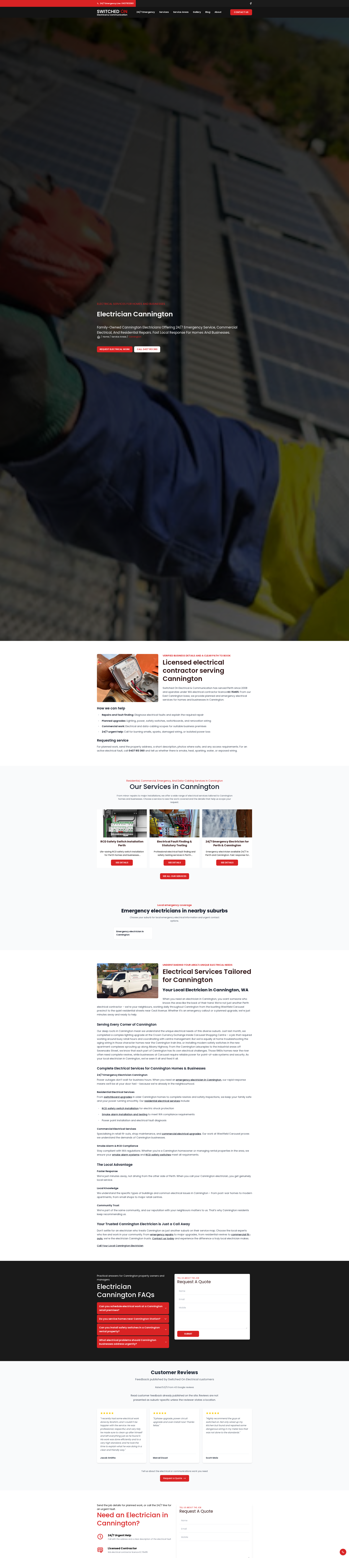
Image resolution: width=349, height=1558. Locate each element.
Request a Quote (172, 1478)
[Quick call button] (343, 1552)
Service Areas (181, 12)
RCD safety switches (158, 1154)
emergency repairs (161, 1234)
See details (122, 862)
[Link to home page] (98, 337)
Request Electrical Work (115, 349)
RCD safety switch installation (120, 1108)
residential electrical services (162, 1101)
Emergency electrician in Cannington (130, 933)
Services (164, 12)
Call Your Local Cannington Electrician (120, 1245)
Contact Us (241, 12)
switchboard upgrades (118, 1097)
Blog (207, 12)
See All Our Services (174, 876)
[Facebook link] (250, 3)
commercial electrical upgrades (181, 1133)
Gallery (197, 12)
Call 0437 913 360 (147, 349)
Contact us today (163, 1238)
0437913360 (127, 3)
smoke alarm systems (125, 1154)
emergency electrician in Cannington (198, 1079)
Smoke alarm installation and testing (124, 1114)
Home (106, 336)
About (218, 12)
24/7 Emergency (145, 12)
